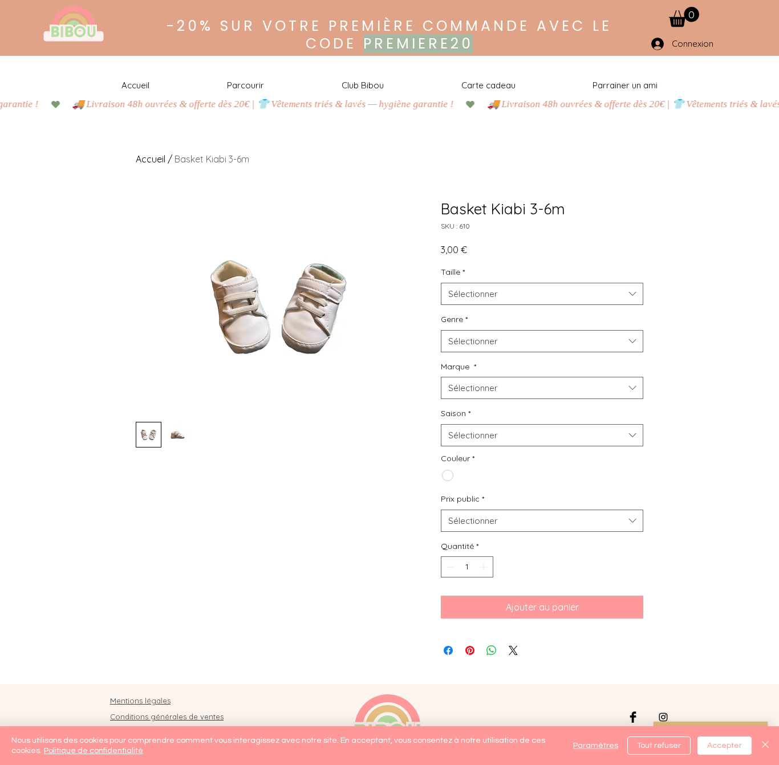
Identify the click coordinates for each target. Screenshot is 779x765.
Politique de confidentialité (93, 751)
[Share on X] (513, 650)
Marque (458, 366)
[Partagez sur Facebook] (448, 650)
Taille (453, 272)
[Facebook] (633, 717)
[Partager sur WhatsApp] (491, 650)
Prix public (462, 499)
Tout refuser (659, 746)
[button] (684, 17)
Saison (455, 413)
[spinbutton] (467, 567)
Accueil (150, 159)
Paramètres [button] (595, 746)
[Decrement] (450, 567)
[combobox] (542, 294)
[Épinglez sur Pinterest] (470, 650)
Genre (454, 319)
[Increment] (484, 567)
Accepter (724, 746)
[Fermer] (765, 745)
